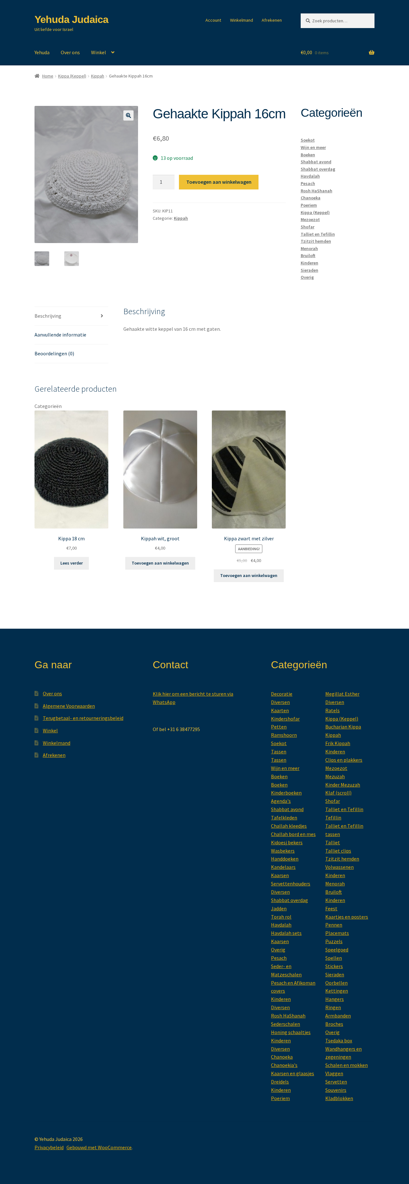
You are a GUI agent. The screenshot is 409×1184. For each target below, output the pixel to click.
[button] (128, 115)
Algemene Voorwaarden (69, 706)
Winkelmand (241, 20)
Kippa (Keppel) (72, 76)
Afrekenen (272, 20)
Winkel (98, 52)
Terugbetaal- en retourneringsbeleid (83, 718)
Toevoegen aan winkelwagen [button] (160, 563)
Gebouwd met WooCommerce (99, 1147)
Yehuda (42, 52)
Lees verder (71, 563)
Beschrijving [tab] (48, 316)
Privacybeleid (49, 1147)
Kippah (97, 76)
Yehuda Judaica (71, 19)
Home (47, 76)
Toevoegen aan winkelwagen (218, 182)
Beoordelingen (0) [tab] (54, 353)
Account (213, 20)
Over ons (70, 52)
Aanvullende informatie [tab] (60, 334)
